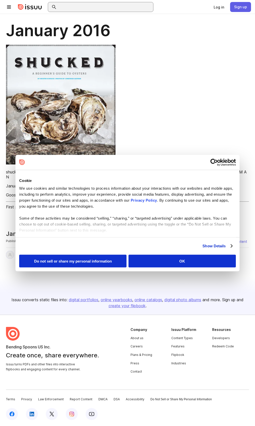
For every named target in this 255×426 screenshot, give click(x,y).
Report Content (81, 399)
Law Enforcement (51, 399)
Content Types (182, 338)
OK (182, 261)
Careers (136, 346)
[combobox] (105, 7)
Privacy (26, 399)
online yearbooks (116, 299)
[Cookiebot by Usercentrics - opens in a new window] (214, 162)
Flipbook (177, 355)
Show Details (214, 246)
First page (15, 206)
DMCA (103, 399)
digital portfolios (83, 299)
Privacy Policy (144, 200)
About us (136, 338)
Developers (221, 338)
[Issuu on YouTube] (92, 414)
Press (134, 363)
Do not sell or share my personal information (73, 261)
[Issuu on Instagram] (72, 414)
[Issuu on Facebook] (12, 414)
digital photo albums (182, 299)
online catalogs (148, 299)
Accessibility (135, 399)
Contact (136, 371)
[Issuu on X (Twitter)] (52, 414)
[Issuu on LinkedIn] (32, 414)
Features (178, 346)
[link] (219, 7)
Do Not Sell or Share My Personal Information (181, 399)
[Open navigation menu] (9, 7)
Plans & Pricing (141, 355)
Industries (178, 363)
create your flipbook (127, 305)
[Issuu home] (30, 7)
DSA (117, 399)
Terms (10, 399)
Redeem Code (223, 346)
